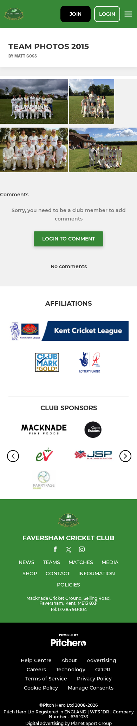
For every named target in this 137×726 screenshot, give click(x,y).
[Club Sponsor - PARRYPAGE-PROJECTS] (44, 481)
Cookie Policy (41, 688)
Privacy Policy (94, 679)
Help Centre (36, 660)
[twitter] (68, 551)
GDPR (102, 669)
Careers (36, 669)
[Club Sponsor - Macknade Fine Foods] (44, 431)
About (69, 660)
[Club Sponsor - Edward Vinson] (44, 456)
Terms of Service (46, 679)
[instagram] (81, 550)
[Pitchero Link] (68, 644)
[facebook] (55, 550)
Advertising (101, 660)
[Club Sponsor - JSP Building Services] (93, 456)
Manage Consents (90, 688)
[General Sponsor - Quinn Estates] (93, 431)
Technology (70, 669)
